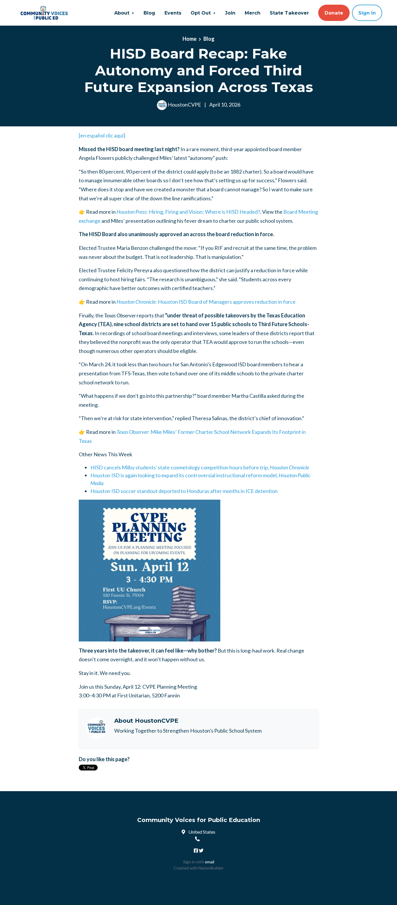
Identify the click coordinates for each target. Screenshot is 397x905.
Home (189, 39)
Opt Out (201, 13)
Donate (334, 13)
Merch (252, 13)
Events (172, 13)
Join (230, 13)
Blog (149, 13)
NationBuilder (211, 867)
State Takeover (289, 13)
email (209, 861)
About (122, 13)
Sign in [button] (367, 13)
